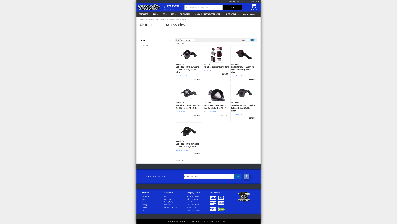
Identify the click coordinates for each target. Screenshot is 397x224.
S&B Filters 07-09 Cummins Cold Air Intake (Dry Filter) (188, 107)
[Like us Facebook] (246, 176)
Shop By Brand (249, 14)
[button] (213, 7)
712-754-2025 (191, 208)
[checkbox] (141, 45)
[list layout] (255, 40)
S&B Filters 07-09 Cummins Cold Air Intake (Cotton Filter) (243, 108)
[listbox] (187, 40)
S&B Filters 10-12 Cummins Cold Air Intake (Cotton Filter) (242, 70)
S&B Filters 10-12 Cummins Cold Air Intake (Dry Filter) (187, 145)
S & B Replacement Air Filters (216, 67)
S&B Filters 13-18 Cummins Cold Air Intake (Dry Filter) (215, 107)
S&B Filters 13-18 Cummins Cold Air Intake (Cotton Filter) (187, 70)
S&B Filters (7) (147, 45)
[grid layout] (252, 40)
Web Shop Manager (223, 221)
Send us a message (193, 210)
